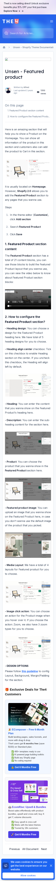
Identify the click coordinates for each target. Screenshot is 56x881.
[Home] (4, 47)
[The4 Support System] (10, 21)
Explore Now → (13, 11)
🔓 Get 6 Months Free (23, 767)
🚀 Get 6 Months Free (23, 834)
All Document (30, 849)
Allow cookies (28, 875)
